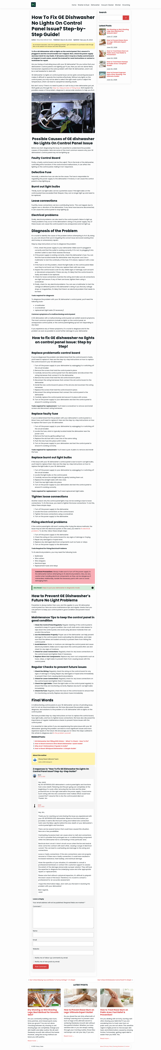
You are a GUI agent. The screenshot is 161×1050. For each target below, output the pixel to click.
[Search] (126, 17)
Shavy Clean (39, 1046)
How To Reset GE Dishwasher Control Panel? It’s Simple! (114, 980)
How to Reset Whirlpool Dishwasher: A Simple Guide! (55, 748)
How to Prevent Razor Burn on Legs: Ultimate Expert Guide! (117, 42)
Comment (37, 906)
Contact (127, 1046)
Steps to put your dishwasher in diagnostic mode (61, 588)
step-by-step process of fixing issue (66, 88)
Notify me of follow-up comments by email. (51, 958)
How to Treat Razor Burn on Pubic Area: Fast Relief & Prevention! (117, 53)
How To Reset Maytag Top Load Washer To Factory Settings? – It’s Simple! (52, 980)
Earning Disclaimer (118, 1046)
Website (36, 949)
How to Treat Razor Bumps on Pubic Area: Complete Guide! (117, 63)
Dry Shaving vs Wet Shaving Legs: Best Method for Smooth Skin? (118, 31)
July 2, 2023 (41, 806)
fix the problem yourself (62, 733)
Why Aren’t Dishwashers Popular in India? (51, 746)
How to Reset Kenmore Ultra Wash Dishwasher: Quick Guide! (59, 744)
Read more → (33, 1041)
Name (35, 931)
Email (35, 940)
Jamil (39, 805)
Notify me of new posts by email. (47, 962)
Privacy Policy (108, 1046)
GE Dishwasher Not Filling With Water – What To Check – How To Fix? (62, 741)
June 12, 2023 (41, 776)
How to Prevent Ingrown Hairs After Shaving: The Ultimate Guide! (116, 74)
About (102, 1046)
